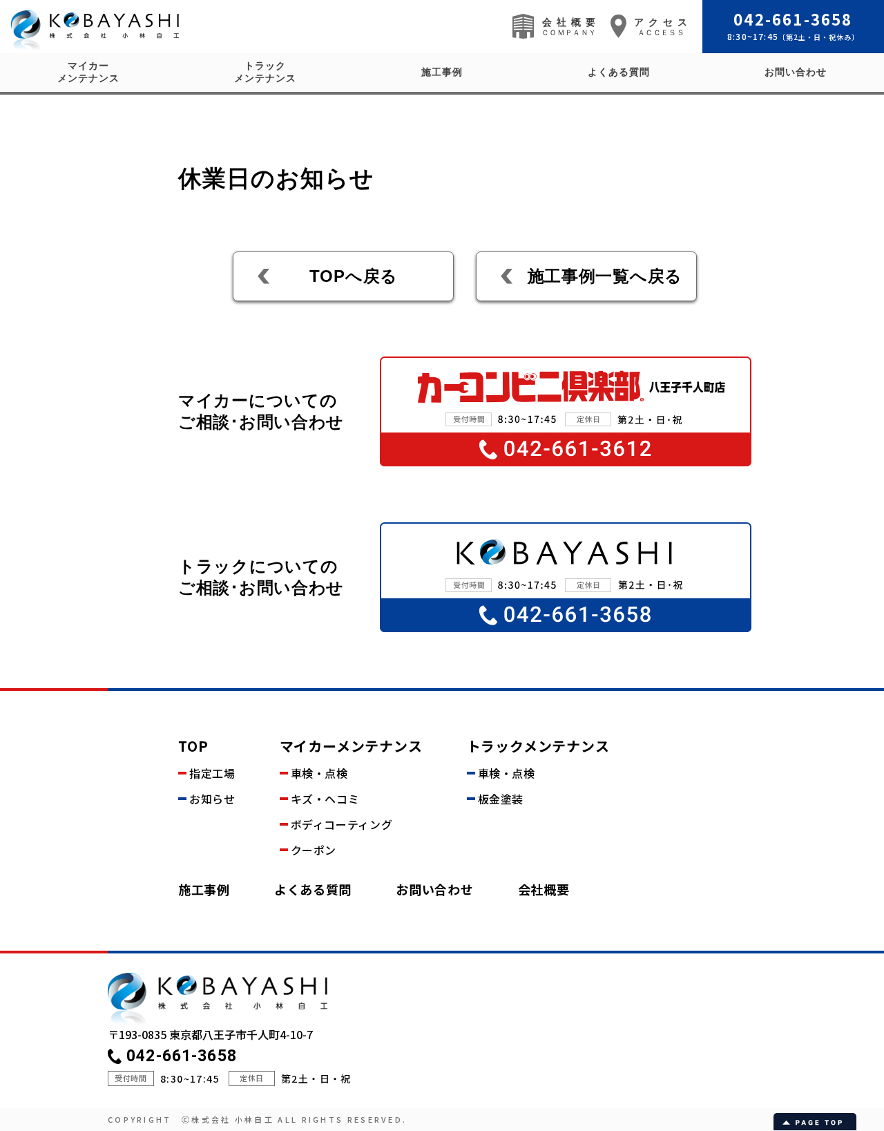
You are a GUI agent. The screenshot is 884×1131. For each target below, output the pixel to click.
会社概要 (544, 889)
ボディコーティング (342, 824)
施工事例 (442, 71)
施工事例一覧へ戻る (605, 276)
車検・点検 (319, 773)
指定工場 (212, 773)
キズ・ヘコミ (325, 798)
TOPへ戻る (353, 276)
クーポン (314, 849)
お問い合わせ (796, 71)
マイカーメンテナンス (88, 72)
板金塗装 (501, 798)
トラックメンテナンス (265, 72)
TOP (193, 746)
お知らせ (212, 798)
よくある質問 (619, 71)
